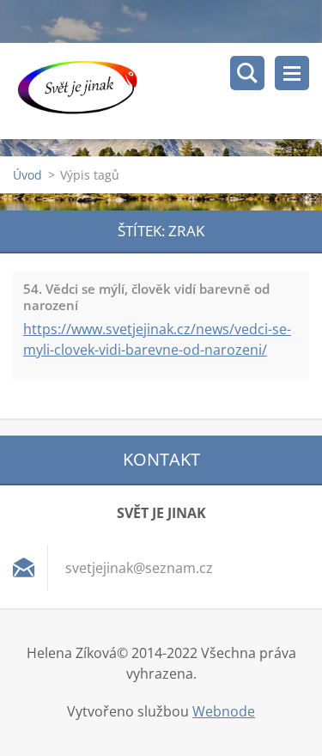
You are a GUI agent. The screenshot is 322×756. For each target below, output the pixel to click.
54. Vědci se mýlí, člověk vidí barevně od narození (146, 297)
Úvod (27, 175)
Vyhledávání (247, 73)
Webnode (223, 711)
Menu (292, 73)
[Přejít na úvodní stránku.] (167, 91)
